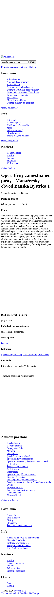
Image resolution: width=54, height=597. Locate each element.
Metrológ (11, 451)
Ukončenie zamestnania (18, 548)
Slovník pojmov (14, 133)
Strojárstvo (12, 523)
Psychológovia (13, 443)
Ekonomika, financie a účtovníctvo (23, 92)
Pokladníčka (12, 453)
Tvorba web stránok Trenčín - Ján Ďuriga (20, 593)
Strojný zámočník (15, 448)
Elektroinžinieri (14, 495)
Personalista (12, 472)
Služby (10, 520)
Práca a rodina (13, 568)
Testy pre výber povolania (19, 135)
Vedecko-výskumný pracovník (21, 490)
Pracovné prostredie (16, 571)
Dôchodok (12, 120)
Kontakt (10, 586)
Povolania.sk (20, 590)
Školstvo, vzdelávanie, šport (19, 525)
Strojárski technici (15, 487)
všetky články (8, 168)
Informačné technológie (17, 95)
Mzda (9, 128)
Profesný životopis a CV (18, 543)
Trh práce (11, 160)
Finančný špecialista (16, 477)
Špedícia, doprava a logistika (14, 354)
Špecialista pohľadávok (17, 466)
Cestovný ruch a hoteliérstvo (20, 87)
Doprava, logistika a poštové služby (23, 90)
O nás (9, 583)
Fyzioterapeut (13, 469)
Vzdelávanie (12, 163)
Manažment (12, 97)
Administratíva (13, 79)
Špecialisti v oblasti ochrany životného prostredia (29, 482)
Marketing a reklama (16, 100)
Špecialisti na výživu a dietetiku (21, 474)
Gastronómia (13, 515)
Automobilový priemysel (18, 82)
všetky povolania (9, 107)
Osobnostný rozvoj (15, 563)
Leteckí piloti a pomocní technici (22, 479)
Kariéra (10, 155)
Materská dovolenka (16, 540)
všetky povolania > (9, 500)
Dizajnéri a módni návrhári (19, 456)
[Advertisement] (27, 28)
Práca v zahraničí (14, 130)
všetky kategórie (9, 140)
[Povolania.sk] (8, 56)
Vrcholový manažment (38, 354)
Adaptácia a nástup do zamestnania (23, 537)
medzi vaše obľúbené (19, 67)
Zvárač (10, 485)
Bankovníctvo (13, 84)
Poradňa (10, 158)
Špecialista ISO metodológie (20, 458)
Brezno (4, 343)
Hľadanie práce (14, 122)
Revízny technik (14, 445)
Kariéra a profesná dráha (18, 125)
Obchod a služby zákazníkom (20, 103)
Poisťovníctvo (13, 517)
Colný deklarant (14, 492)
